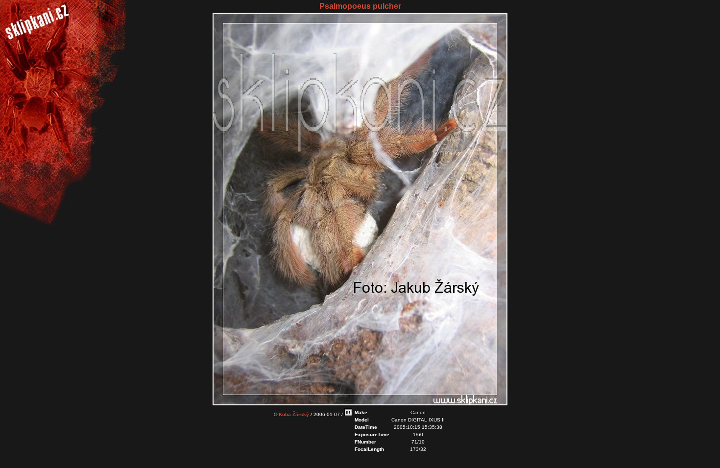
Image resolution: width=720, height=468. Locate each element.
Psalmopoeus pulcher (360, 6)
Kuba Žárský (294, 414)
